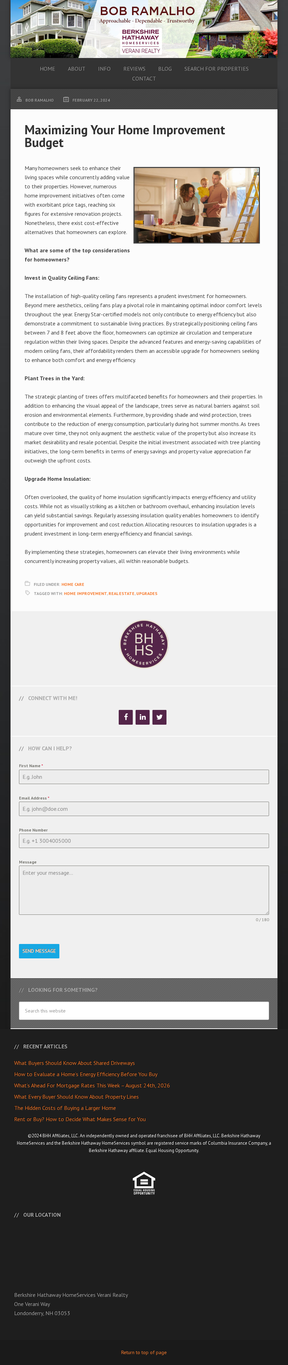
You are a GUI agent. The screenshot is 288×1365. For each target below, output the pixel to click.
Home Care (72, 584)
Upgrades (146, 593)
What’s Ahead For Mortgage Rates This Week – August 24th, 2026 (92, 1085)
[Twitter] (159, 717)
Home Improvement (85, 593)
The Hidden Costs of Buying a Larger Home (65, 1107)
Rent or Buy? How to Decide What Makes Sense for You (80, 1119)
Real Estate (122, 593)
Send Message (39, 951)
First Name (31, 765)
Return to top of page (144, 1352)
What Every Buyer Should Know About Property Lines (76, 1096)
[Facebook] (126, 717)
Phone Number (33, 830)
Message (28, 862)
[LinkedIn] (143, 717)
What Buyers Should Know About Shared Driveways (74, 1062)
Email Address (34, 798)
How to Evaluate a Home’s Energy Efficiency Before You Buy (85, 1074)
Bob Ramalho (144, 29)
